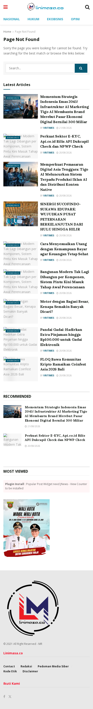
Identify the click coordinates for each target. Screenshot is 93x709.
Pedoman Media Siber (53, 666)
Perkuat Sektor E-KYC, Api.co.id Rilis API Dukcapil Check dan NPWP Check (64, 141)
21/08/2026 (65, 127)
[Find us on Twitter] (10, 696)
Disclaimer (30, 671)
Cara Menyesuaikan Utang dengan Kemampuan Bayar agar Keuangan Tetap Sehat (64, 249)
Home (7, 32)
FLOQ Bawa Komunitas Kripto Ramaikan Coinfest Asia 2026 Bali (63, 364)
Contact (9, 666)
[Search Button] (87, 7)
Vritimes (48, 127)
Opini (75, 19)
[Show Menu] (5, 7)
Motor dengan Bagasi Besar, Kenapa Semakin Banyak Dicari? (64, 306)
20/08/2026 (65, 152)
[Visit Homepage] (46, 6)
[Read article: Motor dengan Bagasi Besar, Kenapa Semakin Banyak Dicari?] (20, 311)
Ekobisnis (55, 19)
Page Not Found (25, 32)
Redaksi (26, 666)
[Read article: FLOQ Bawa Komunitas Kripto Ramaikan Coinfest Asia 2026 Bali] (20, 369)
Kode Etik (10, 671)
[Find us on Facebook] (4, 696)
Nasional (11, 19)
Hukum (33, 19)
